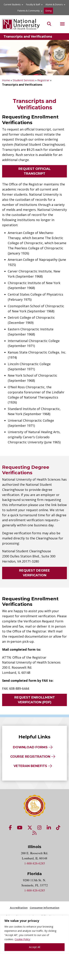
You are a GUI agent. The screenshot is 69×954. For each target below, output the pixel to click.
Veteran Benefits (30, 766)
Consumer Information (44, 907)
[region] (34, 934)
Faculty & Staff (33, 4)
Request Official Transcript (34, 171)
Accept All (34, 947)
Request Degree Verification (34, 573)
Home (6, 80)
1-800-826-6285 (34, 863)
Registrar (43, 80)
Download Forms (30, 747)
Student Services (23, 80)
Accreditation (19, 907)
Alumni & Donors (54, 4)
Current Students (12, 4)
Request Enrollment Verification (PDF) (34, 700)
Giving (48, 10)
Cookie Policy (22, 939)
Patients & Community (29, 10)
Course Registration (30, 757)
